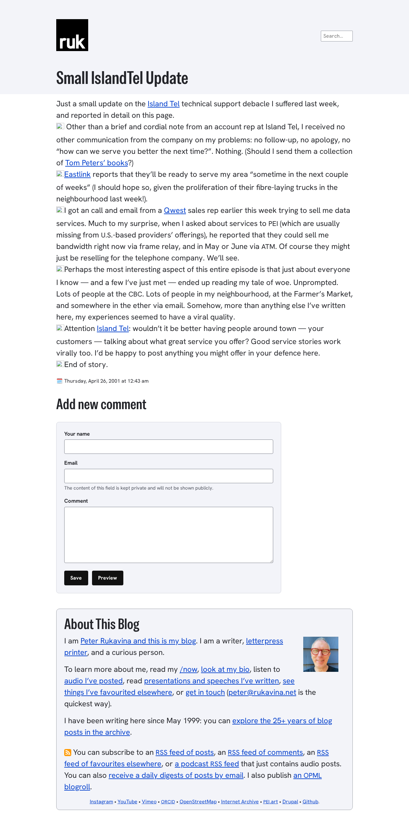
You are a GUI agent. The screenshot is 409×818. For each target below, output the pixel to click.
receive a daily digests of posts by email (176, 775)
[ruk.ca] (204, 35)
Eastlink (77, 174)
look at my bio (225, 669)
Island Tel (164, 104)
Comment (76, 500)
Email (71, 462)
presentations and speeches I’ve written (211, 681)
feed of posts (185, 752)
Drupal (290, 801)
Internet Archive (240, 801)
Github (310, 801)
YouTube (127, 801)
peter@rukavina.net (262, 692)
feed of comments (265, 752)
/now (188, 669)
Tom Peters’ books (96, 163)
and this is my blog (138, 641)
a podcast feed (207, 764)
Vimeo (149, 801)
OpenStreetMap (198, 801)
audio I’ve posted (93, 681)
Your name (77, 433)
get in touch (205, 692)
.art (270, 801)
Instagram (101, 801)
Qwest (175, 210)
